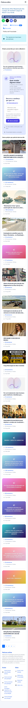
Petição (5, 25)
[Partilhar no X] (7, 20)
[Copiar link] (15, 20)
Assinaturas (16, 25)
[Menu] (25, 2)
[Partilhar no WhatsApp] (3, 20)
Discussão (8, 28)
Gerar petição (14, 121)
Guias (4, 667)
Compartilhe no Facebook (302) (14, 17)
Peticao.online (6, 2)
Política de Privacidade (9, 31)
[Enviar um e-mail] (11, 20)
